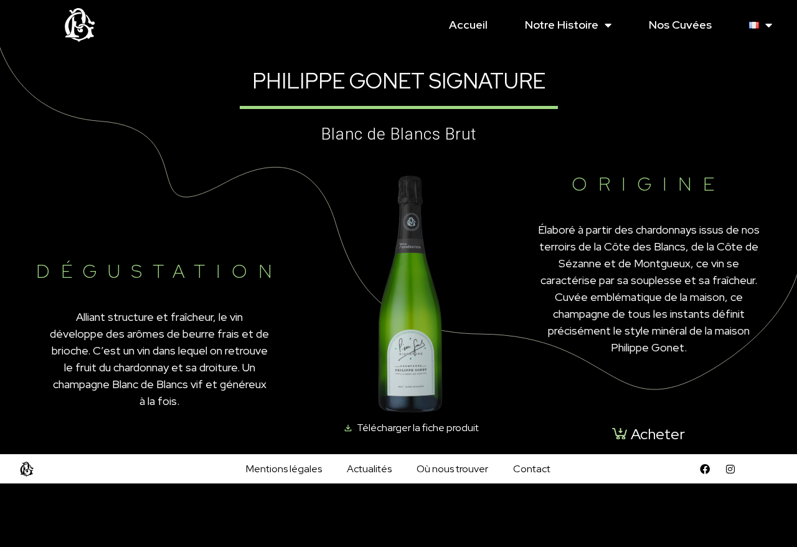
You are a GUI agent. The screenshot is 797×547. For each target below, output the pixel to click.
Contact (531, 468)
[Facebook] (705, 469)
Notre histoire (561, 24)
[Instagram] (730, 469)
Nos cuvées (680, 24)
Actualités (369, 468)
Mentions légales (284, 468)
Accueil (468, 24)
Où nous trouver (452, 468)
